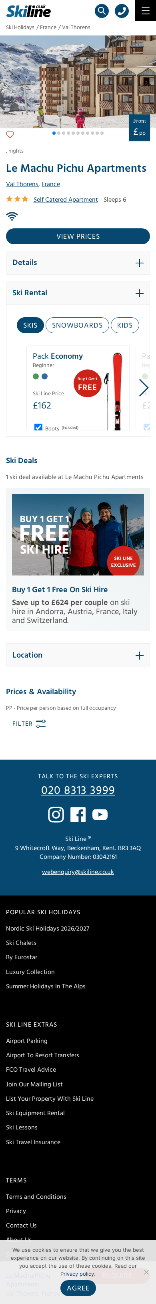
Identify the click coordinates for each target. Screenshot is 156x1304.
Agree (78, 1288)
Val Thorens (76, 27)
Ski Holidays (20, 27)
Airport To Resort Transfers (42, 1055)
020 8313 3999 (78, 791)
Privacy (16, 1211)
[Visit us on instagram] (56, 815)
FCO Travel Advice (31, 1069)
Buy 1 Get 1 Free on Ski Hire (60, 589)
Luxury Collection (30, 972)
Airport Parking (27, 1041)
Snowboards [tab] (77, 325)
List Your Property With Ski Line (50, 1098)
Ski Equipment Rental (35, 1113)
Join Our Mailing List (34, 1084)
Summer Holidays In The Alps (46, 986)
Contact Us (21, 1225)
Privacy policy (77, 1274)
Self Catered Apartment (66, 199)
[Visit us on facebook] (78, 815)
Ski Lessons (22, 1127)
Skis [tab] (30, 325)
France (48, 27)
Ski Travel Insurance (33, 1142)
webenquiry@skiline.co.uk (78, 872)
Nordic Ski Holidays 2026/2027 (47, 928)
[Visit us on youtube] (100, 815)
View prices (78, 237)
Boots (61, 429)
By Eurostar (21, 957)
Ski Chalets (21, 943)
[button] (54, 133)
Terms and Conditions (36, 1196)
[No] (146, 1272)
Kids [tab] (125, 325)
